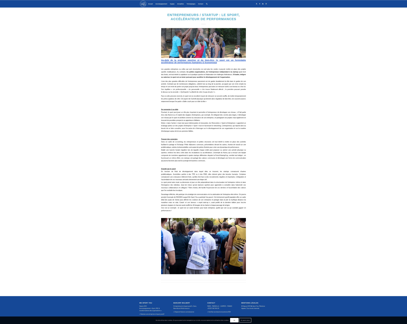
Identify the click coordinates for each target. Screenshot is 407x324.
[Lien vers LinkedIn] (262, 3)
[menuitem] (150, 4)
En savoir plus (245, 320)
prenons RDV (227, 312)
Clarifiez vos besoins (214, 312)
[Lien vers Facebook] (259, 3)
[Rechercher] (207, 4)
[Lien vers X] (256, 3)
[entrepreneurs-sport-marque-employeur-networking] (203, 43)
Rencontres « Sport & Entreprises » (224, 123)
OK (234, 320)
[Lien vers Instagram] (266, 3)
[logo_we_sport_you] (143, 4)
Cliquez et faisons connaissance (184, 312)
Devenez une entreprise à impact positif (152, 314)
